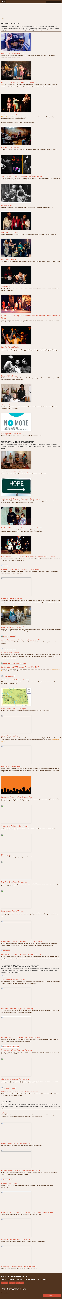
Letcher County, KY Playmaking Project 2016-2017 (20, 667)
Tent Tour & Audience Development (14, 882)
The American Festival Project (12, 911)
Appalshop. (33, 1276)
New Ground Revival (8, 259)
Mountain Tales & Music (10, 232)
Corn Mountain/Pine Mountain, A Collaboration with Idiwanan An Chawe (28, 556)
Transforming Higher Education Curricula (16, 1050)
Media (27, 1280)
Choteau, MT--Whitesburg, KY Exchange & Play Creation (22, 527)
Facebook (5, 1283)
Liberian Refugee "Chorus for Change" (15, 679)
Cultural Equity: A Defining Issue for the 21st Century (20, 1170)
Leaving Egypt (6, 205)
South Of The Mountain (9, 376)
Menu (3, 1)
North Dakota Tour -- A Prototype (13, 708)
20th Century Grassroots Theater (13, 979)
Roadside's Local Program (11, 766)
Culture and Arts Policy (9, 1183)
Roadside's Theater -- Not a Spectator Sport (17, 797)
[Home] (31, 10)
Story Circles (6, 855)
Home (2, 18)
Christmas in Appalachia (10, 147)
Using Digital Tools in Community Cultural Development (21, 941)
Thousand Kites (7, 404)
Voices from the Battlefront (11, 433)
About (3, 1280)
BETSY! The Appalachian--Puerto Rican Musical (19, 82)
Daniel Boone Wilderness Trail (12, 627)
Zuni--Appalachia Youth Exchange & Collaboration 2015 (21, 954)
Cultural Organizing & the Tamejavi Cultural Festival (20, 569)
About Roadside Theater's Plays (12, 53)
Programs (11, 1280)
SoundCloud (19, 1283)
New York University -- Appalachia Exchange (17, 1008)
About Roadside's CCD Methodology (14, 471)
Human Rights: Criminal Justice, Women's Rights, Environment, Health (27, 1212)
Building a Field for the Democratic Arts (16, 1143)
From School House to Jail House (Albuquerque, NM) (20, 640)
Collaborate (41, 1280)
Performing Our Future (9, 736)
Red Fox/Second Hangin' (10, 347)
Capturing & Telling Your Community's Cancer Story (20, 499)
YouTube (11, 1283)
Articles (4, 1113)
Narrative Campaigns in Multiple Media (15, 1239)
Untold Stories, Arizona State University (15, 1079)
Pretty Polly (5, 286)
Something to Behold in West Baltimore (15, 826)
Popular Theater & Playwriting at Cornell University (20, 1037)
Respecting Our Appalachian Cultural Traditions (18, 1266)
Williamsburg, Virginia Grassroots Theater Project (19, 1091)
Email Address (5, 1293)
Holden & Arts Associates (10, 652)
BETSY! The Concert (9, 114)
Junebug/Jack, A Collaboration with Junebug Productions (22, 176)
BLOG (33, 1280)
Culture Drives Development (11, 598)
